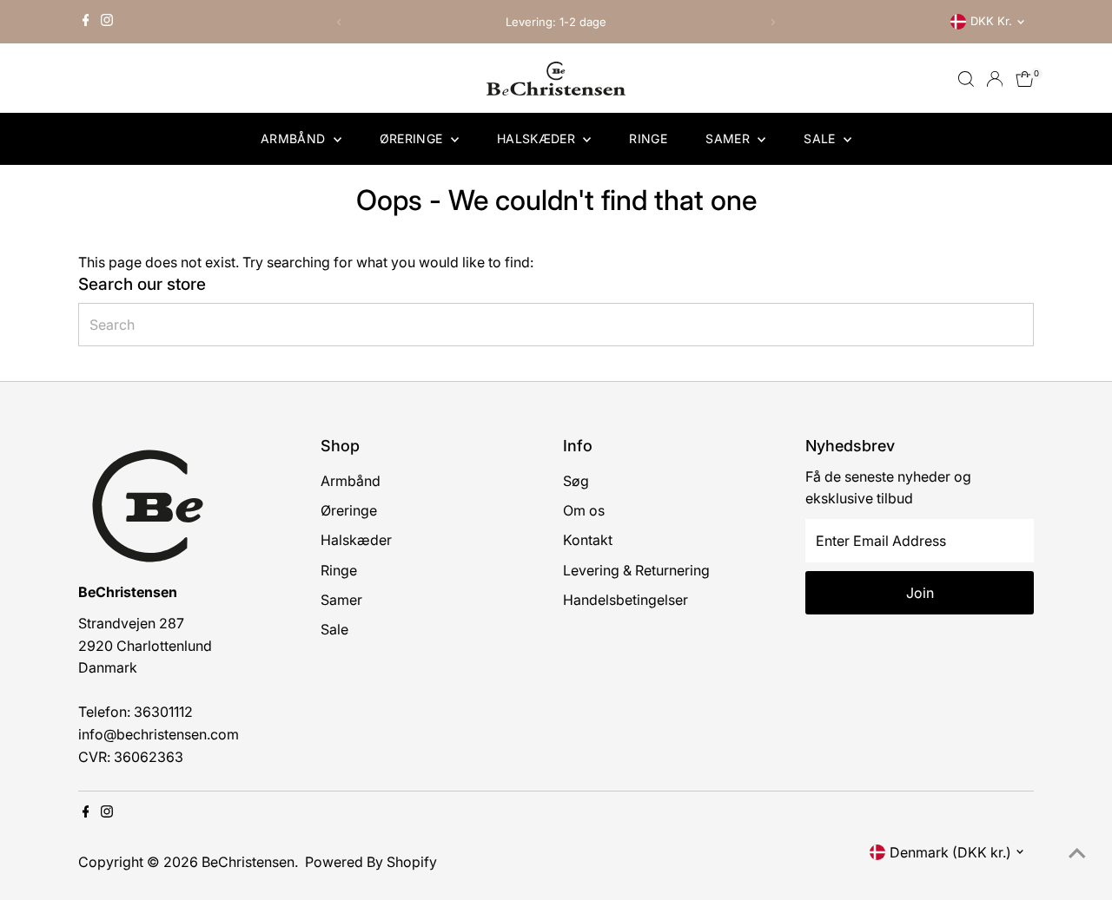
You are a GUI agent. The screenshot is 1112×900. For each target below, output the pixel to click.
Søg (576, 480)
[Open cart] (1025, 79)
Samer (729, 138)
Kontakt (587, 540)
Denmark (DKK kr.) (950, 852)
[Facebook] (86, 22)
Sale (821, 138)
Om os (584, 510)
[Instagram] (106, 22)
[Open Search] (966, 79)
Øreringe (413, 138)
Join (920, 592)
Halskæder (538, 138)
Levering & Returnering (636, 570)
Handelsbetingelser (625, 599)
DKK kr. (991, 21)
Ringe (648, 138)
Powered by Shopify (371, 861)
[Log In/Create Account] (995, 79)
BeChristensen (248, 861)
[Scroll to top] (1077, 852)
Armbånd (295, 138)
